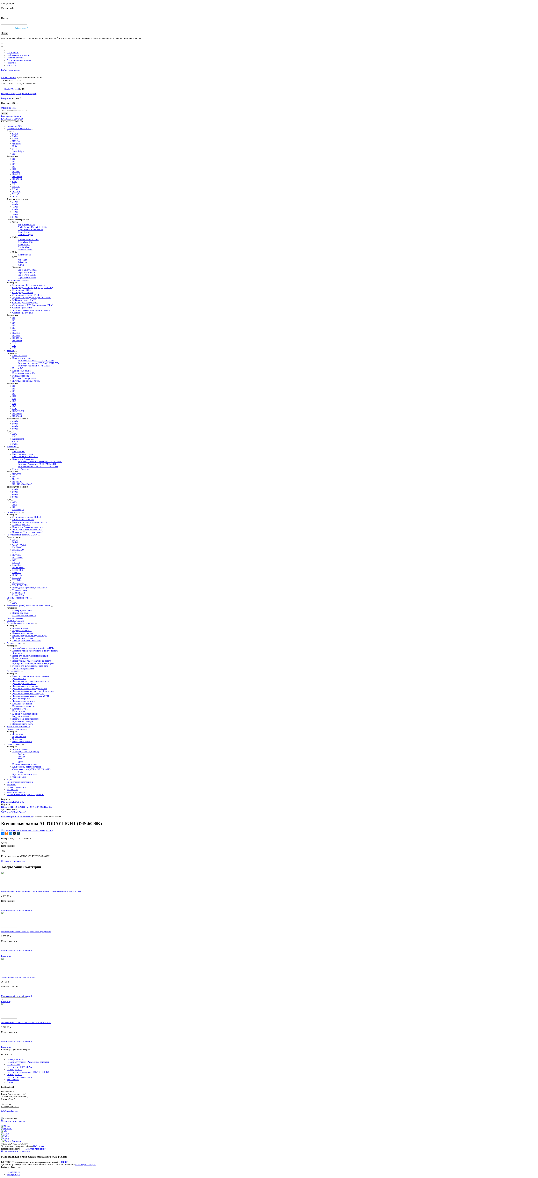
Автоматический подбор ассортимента (25, 794)
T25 (14, 348)
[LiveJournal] (18, 833)
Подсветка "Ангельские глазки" (27, 532)
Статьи (10, 1082)
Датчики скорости (21, 698)
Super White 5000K (27, 272)
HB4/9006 (17, 179)
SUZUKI (16, 577)
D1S (14, 398)
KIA (14, 560)
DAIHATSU (18, 550)
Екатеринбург (13, 1174)
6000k (15, 426)
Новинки (11, 784)
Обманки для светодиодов (25, 302)
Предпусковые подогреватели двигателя (31, 661)
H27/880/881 (18, 411)
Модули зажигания (21, 716)
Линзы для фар (14, 512)
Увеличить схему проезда (13, 1121)
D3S (14, 403)
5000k (15, 214)
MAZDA (16, 565)
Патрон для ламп (20, 613)
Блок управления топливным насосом (30, 676)
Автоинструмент (20, 749)
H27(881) (39, 807)
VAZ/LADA (18, 582)
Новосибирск (13, 1172)
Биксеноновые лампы (22, 454)
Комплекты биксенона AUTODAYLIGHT (38, 466)
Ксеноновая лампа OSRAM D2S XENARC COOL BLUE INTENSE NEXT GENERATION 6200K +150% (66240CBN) (41, 891)
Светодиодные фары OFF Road (27, 295)
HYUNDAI (17, 557)
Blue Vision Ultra (25, 242)
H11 (14, 169)
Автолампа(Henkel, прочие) (25, 751)
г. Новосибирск (8, 77)
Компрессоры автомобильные (26, 767)
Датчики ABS (19, 678)
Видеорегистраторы (22, 630)
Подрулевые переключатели (25, 719)
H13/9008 (16, 474)
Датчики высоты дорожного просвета (30, 681)
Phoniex (21, 756)
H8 (13, 328)
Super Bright (18, 151)
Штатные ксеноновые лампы (26, 381)
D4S (14, 406)
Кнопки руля (18, 711)
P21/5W (16, 186)
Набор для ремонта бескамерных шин (30, 656)
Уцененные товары (16, 792)
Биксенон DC (18, 451)
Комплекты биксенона (23, 459)
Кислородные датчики (23, 706)
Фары (9, 779)
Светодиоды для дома (22, 313)
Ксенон (10, 350)
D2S (14, 401)
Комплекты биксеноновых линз (27, 527)
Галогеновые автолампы (19, 128)
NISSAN (16, 572)
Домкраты (17, 653)
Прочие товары (14, 744)
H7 (13, 166)
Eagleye (21, 754)
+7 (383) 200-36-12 (10, 1106)
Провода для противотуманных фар (29, 587)
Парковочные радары (22, 638)
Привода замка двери (22, 721)
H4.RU (64, 1162)
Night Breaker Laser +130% (30, 229)
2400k (15, 202)
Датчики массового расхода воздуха (29, 688)
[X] (14, 833)
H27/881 (16, 174)
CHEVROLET (19, 545)
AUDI (15, 540)
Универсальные (19, 590)
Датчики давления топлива (25, 686)
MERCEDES (18, 567)
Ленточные (17, 734)
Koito (14, 146)
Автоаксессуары (15, 643)
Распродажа (12, 789)
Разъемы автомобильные (24, 615)
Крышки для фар (15, 618)
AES (14, 504)
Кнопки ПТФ (18, 593)
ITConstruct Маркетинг (35, 1149)
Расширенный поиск (11, 116)
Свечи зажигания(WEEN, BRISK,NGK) (31, 769)
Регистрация (14, 70)
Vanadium (22, 260)
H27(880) (30, 807)
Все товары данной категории (15, 1049)
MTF (14, 149)
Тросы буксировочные (23, 668)
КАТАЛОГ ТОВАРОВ (12, 119)
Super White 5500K (27, 275)
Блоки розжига (19, 355)
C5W (14, 181)
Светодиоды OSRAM (22, 292)
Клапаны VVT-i (19, 709)
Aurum (21, 265)
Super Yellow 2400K (27, 270)
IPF (14, 154)
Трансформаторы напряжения (26, 640)
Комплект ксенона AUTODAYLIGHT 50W (38, 363)
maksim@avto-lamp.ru (85, 1164)
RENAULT (17, 575)
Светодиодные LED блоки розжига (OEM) (32, 305)
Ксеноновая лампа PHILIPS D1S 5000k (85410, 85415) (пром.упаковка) (26, 931)
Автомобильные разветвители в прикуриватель (35, 651)
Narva (15, 138)
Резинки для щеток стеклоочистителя (30, 666)
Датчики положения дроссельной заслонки (33, 691)
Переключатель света (22, 724)
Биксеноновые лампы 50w (25, 456)
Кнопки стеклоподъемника (25, 714)
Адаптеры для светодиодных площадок (31, 310)
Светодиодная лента (22, 307)
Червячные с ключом (22, 741)
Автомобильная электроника (21, 623)
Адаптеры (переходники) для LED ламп (31, 297)
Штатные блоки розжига (24, 378)
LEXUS (16, 562)
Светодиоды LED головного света (28, 285)
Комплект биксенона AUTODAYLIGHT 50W (40, 461)
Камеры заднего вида (22, 633)
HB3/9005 (17, 176)
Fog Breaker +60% (26, 224)
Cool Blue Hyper (25, 234)
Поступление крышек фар (19, 1075)
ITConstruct (38, 1146)
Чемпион (16, 144)
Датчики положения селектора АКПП (30, 696)
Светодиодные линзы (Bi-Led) (26, 517)
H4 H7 (15, 479)
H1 (13, 159)
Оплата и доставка (16, 57)
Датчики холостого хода (23, 701)
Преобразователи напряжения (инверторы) (33, 663)
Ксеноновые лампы (21, 371)
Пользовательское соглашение (15, 1151)
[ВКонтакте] (2, 833)
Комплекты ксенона (22, 358)
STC (20, 759)
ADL (14, 434)
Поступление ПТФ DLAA (19, 1065)
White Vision (24, 244)
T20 (14, 345)
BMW (15, 542)
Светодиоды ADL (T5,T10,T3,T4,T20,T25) (32, 287)
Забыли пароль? (21, 28)
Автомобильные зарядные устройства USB (33, 648)
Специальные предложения (20, 782)
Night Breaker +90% (27, 277)
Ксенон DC (17, 368)
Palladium (22, 262)
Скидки (14, 126)
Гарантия (11, 63)
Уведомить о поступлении (13, 861)
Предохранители (20, 658)
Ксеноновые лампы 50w (24, 373)
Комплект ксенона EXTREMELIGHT (36, 365)
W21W (15, 194)
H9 (19, 807)
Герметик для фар (15, 620)
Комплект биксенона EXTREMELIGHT (37, 464)
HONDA (16, 555)
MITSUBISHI (18, 570)
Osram (15, 133)
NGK (20, 772)
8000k (15, 429)
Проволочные (19, 736)
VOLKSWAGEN (20, 585)
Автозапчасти (14, 671)
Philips (15, 136)
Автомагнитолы (20, 628)
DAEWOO (17, 547)
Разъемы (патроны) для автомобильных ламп (28, 605)
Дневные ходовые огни (18, 598)
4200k (15, 207)
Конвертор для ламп (22, 610)
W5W (15, 196)
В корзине (6, 98)
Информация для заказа (18, 55)
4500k (15, 212)
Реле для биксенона (21, 469)
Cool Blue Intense (26, 232)
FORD (15, 552)
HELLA (16, 141)
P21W (15, 189)
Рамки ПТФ (18, 595)
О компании (12, 52)
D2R (14, 408)
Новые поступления (16, 787)
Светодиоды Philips (21, 290)
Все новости (13, 1079)
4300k (15, 209)
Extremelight (18, 439)
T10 (14, 343)
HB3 (46, 807)
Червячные (17, 739)
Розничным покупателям (19, 60)
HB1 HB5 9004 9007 (22, 484)
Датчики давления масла (24, 683)
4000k (15, 204)
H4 (13, 164)
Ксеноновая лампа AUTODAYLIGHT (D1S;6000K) (18, 977)
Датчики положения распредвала (28, 693)
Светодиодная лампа (17, 280)
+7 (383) (10, 89)
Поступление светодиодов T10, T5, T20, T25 (28, 1070)
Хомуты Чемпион (15, 729)
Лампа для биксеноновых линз (27, 529)
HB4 (51, 807)
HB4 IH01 (17, 482)
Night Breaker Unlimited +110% (32, 227)
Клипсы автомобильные (18, 726)
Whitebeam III (24, 255)
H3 (13, 161)
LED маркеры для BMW (24, 300)
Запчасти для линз (21, 524)
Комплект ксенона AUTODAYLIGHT (36, 360)
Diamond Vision (25, 249)
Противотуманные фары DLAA (22, 535)
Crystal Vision (24, 247)
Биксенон (12, 446)
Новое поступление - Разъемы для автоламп (28, 1060)
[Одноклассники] (6, 833)
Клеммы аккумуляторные (24, 764)
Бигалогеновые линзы (23, 519)
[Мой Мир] (10, 833)
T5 (13, 184)
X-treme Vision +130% (28, 239)
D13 (14, 436)
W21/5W (16, 191)
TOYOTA (17, 580)
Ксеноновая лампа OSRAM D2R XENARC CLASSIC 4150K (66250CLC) (26, 1023)
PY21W (22, 812)
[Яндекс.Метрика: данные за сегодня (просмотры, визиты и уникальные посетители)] (12, 1141)
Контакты (11, 65)
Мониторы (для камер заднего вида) (29, 635)
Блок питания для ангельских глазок (29, 522)
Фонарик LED (19, 777)
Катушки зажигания (22, 704)
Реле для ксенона (20, 376)
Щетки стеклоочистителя (24, 774)
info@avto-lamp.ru (9, 1111)
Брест (20, 762)
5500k (15, 217)
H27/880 (16, 171)
